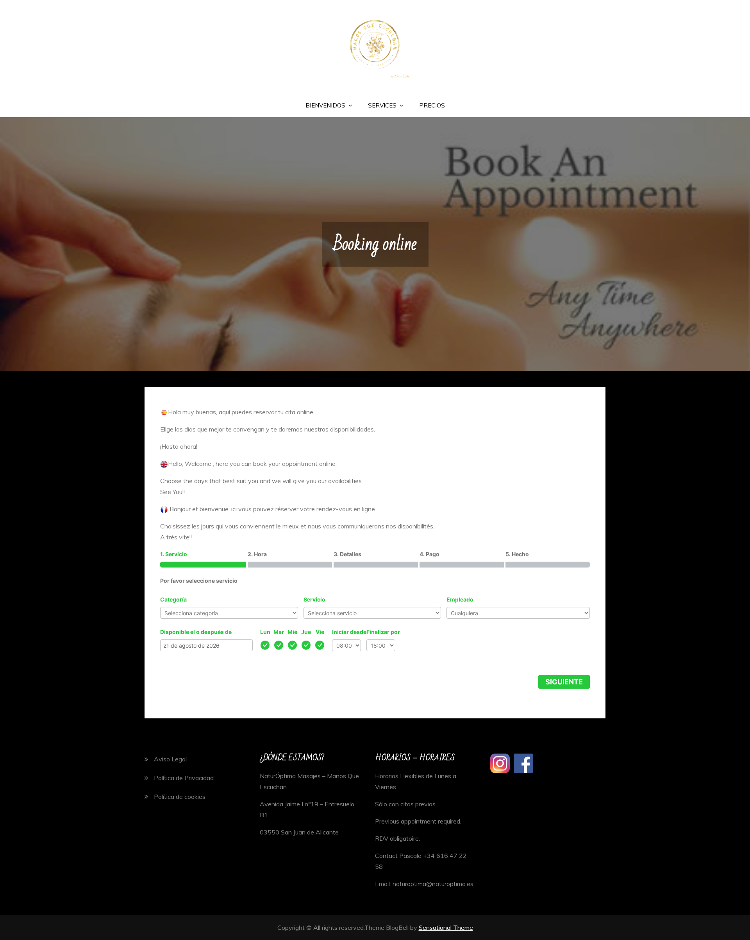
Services (382, 105)
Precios (432, 105)
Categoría (173, 599)
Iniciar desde (349, 631)
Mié (292, 631)
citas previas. (418, 804)
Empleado (459, 599)
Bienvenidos (325, 105)
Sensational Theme (446, 927)
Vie (320, 631)
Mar (278, 631)
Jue (306, 631)
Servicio (314, 599)
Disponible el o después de (196, 631)
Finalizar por (383, 631)
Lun (265, 631)
